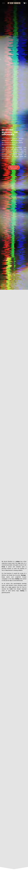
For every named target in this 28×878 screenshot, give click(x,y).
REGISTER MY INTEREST (14, 167)
